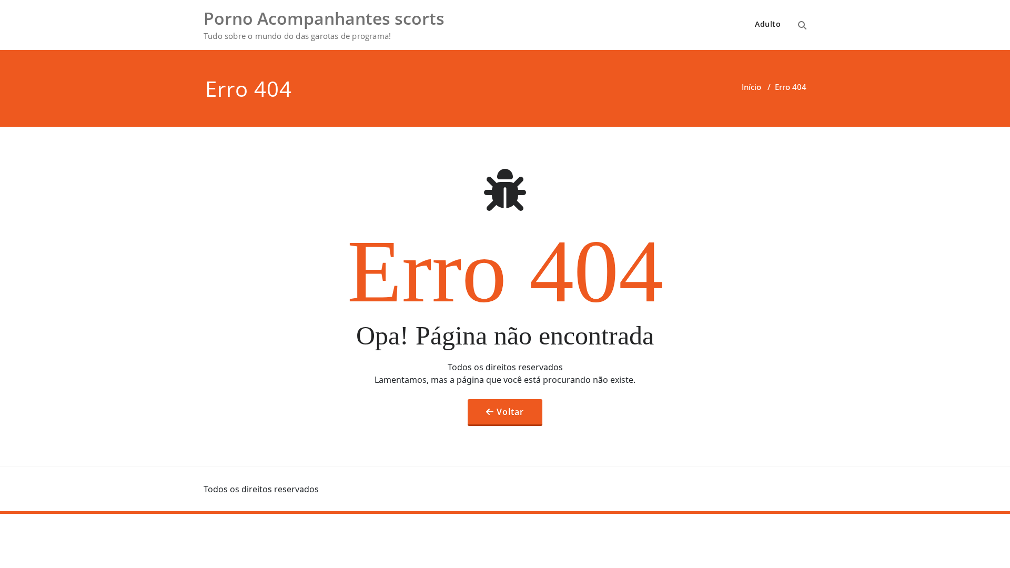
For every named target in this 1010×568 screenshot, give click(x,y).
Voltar (510, 412)
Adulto (768, 24)
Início (751, 87)
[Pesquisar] (802, 25)
